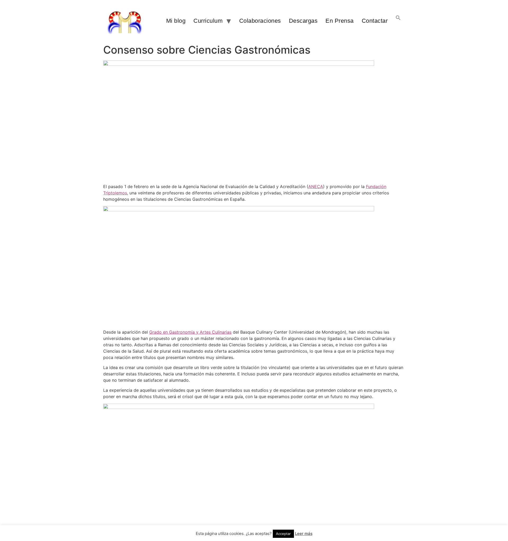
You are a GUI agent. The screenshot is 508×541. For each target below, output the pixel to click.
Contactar (375, 20)
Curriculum (208, 20)
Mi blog (176, 20)
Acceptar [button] (283, 533)
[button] (398, 21)
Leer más (303, 533)
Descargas (303, 20)
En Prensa (339, 20)
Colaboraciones (260, 20)
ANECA (315, 186)
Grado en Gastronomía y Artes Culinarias (190, 332)
